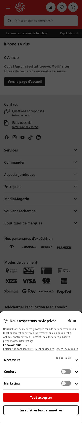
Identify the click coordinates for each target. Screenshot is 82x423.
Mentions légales (44, 349)
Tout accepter (41, 397)
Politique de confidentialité (18, 349)
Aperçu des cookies (67, 349)
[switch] (66, 371)
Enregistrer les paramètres (41, 410)
